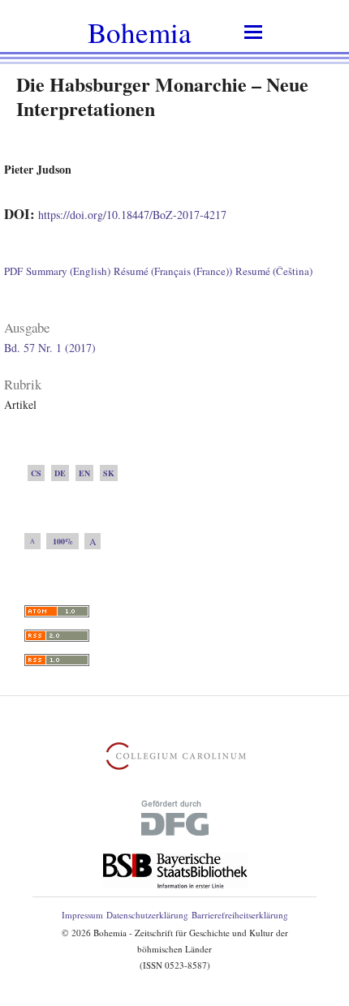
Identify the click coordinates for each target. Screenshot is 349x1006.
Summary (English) (68, 271)
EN (84, 473)
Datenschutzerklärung (147, 915)
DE (60, 473)
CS (36, 473)
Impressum (82, 915)
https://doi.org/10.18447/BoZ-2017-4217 (132, 214)
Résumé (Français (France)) (173, 271)
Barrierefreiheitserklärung (240, 915)
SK (108, 473)
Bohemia (140, 32)
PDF (13, 271)
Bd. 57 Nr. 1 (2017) (50, 347)
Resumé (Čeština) (273, 271)
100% (63, 541)
